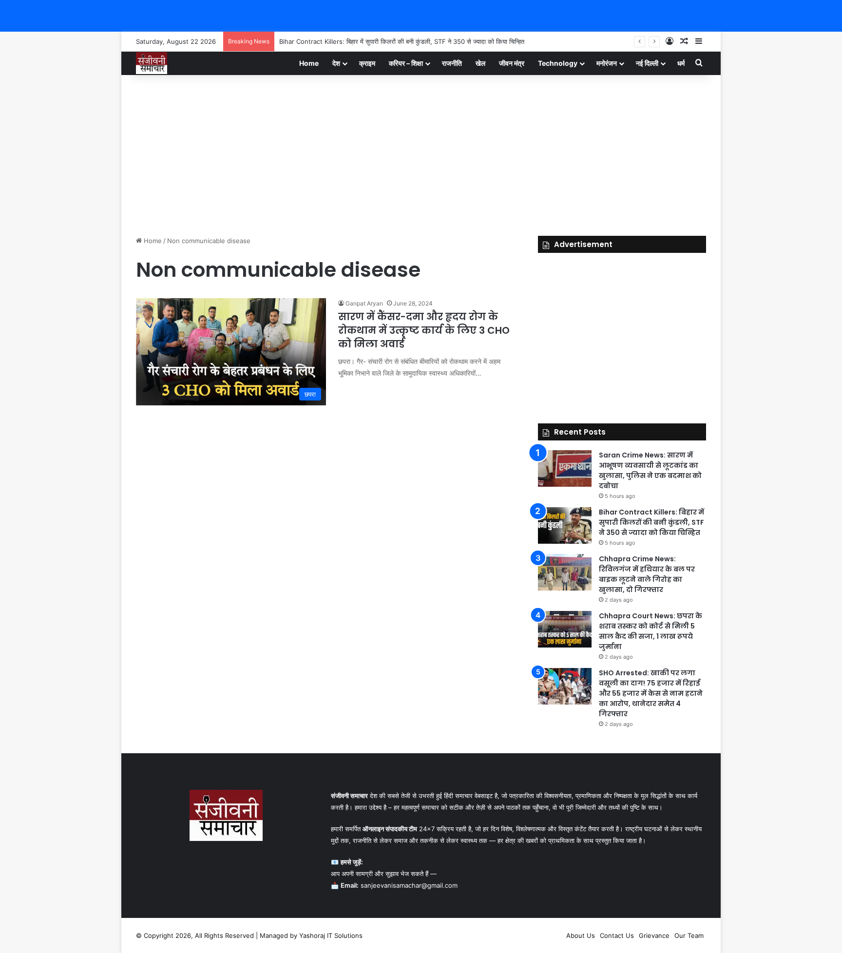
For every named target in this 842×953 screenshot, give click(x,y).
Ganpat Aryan (364, 303)
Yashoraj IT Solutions (331, 935)
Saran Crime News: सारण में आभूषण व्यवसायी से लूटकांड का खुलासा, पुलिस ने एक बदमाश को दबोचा (650, 470)
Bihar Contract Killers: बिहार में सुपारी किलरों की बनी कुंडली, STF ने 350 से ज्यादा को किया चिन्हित (401, 41)
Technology (557, 63)
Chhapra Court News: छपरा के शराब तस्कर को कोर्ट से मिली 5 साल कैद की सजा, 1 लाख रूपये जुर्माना (650, 631)
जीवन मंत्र (511, 63)
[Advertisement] (421, 153)
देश (336, 63)
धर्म (681, 63)
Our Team (689, 935)
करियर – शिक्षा (406, 63)
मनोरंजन (606, 63)
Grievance (654, 935)
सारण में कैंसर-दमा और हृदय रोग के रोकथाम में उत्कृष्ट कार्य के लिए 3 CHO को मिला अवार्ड (424, 330)
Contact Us (617, 935)
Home (309, 63)
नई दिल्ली (647, 63)
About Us (580, 935)
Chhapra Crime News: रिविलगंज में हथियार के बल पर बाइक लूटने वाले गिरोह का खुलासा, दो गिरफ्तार (647, 574)
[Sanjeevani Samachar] (151, 63)
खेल (480, 63)
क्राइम (367, 63)
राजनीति (452, 63)
